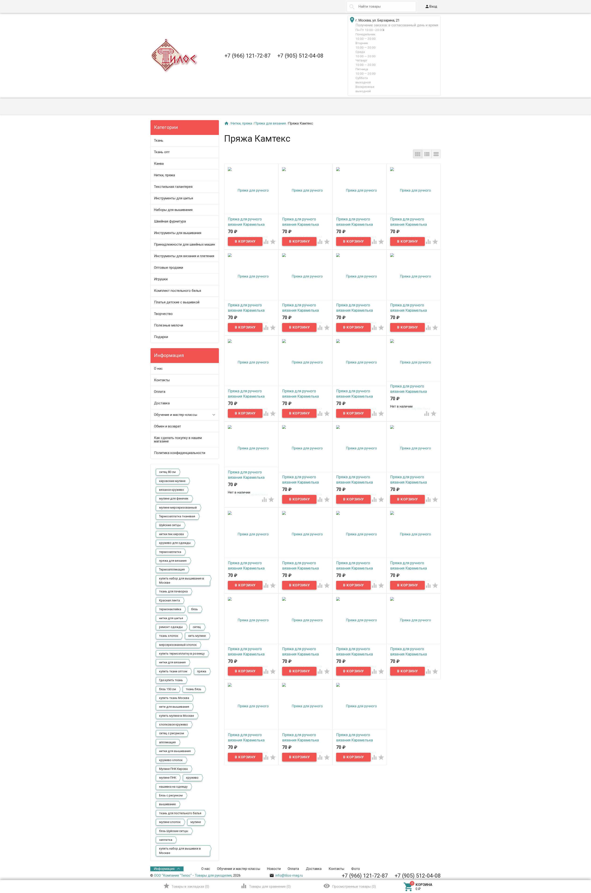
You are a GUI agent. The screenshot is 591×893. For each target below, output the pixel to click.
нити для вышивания (174, 706)
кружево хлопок (171, 760)
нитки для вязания (172, 662)
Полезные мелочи (168, 325)
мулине (195, 822)
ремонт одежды (171, 627)
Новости (274, 869)
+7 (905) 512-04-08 (300, 55)
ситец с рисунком (171, 733)
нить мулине (197, 635)
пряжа (201, 671)
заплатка (165, 839)
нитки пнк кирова (171, 534)
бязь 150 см (167, 689)
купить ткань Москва (174, 698)
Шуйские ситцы (170, 525)
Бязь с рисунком (171, 795)
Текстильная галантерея (173, 187)
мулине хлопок (170, 822)
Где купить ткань (171, 680)
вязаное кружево (171, 489)
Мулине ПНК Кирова (173, 769)
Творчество (163, 314)
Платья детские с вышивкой (176, 302)
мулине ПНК (167, 777)
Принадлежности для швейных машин (184, 244)
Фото (355, 869)
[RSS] (437, 869)
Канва (159, 164)
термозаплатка (170, 552)
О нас (158, 368)
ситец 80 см (167, 472)
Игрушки (161, 279)
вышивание (167, 804)
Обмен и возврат (167, 426)
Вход (431, 6)
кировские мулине (172, 481)
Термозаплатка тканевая (177, 516)
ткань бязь (193, 689)
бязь (194, 609)
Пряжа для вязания (270, 123)
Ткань (158, 140)
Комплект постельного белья (177, 291)
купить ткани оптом (173, 671)
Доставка (162, 403)
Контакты (162, 380)
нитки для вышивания (175, 751)
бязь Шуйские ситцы (173, 831)
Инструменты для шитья (173, 198)
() (186, 885)
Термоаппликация (172, 569)
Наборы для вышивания (173, 210)
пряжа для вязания (173, 560)
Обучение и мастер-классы (175, 415)
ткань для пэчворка (173, 591)
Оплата (159, 392)
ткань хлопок (168, 635)
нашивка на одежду (173, 786)
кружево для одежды (175, 543)
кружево (192, 777)
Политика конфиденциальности (179, 453)
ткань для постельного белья (180, 813)
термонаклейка (170, 609)
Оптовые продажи (168, 267)
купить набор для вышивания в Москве (181, 580)
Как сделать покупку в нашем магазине (178, 439)
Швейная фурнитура (170, 221)
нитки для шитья (171, 618)
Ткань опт (162, 152)
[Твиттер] (431, 869)
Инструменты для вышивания (177, 233)
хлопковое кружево (173, 724)
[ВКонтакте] (425, 869)
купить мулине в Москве (176, 715)
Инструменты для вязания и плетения (184, 256)
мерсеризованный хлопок (178, 644)
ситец (197, 627)
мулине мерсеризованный (178, 507)
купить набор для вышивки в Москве (180, 850)
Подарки (161, 337)
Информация (164, 869)
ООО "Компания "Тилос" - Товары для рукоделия (193, 875)
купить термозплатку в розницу (182, 653)
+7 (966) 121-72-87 (248, 55)
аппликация (167, 742)
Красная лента (169, 600)
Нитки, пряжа (164, 175)
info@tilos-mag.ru (286, 875)
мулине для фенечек (173, 498)
